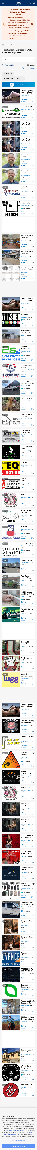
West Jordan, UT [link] (25, 451)
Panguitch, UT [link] (25, 205)
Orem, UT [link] (23, 335)
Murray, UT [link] (24, 191)
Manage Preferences (18, 1140)
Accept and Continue (18, 1146)
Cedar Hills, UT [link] (25, 419)
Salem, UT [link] (24, 596)
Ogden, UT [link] (24, 317)
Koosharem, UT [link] (25, 401)
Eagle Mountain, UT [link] (26, 435)
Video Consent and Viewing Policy (17, 1133)
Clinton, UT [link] (24, 386)
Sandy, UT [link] (24, 580)
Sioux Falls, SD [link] (25, 1087)
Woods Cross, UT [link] (26, 351)
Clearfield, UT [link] (25, 973)
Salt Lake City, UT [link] (26, 272)
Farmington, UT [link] (25, 757)
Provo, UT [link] (24, 127)
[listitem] (18, 96)
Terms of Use (10, 1130)
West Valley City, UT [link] (26, 370)
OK (34, 1110)
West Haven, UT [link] (25, 159)
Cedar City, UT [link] (25, 95)
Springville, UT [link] (25, 907)
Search (10, 45)
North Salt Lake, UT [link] (26, 109)
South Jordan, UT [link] (25, 465)
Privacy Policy (19, 1130)
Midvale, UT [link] (24, 646)
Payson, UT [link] (24, 1021)
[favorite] (31, 102)
